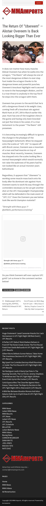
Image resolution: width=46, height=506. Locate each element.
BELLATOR (6, 427)
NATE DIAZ (6, 448)
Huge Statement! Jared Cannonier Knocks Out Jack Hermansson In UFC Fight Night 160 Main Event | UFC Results (23, 336)
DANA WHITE (7, 440)
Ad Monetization (8, 492)
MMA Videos (7, 432)
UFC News (26, 290)
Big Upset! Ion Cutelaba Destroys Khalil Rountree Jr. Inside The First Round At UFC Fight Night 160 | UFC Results (22, 365)
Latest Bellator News (10, 430)
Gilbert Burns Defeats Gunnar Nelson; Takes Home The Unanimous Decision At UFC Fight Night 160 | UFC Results (22, 356)
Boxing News (7, 435)
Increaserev (6, 503)
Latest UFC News (9, 419)
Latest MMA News (9, 411)
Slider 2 (18, 290)
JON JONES (7, 443)
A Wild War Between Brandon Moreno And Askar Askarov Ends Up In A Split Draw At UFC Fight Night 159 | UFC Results (22, 394)
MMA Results (7, 414)
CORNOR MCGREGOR (10, 438)
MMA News (6, 408)
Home (4, 481)
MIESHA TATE (7, 446)
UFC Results (7, 422)
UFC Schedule (8, 424)
